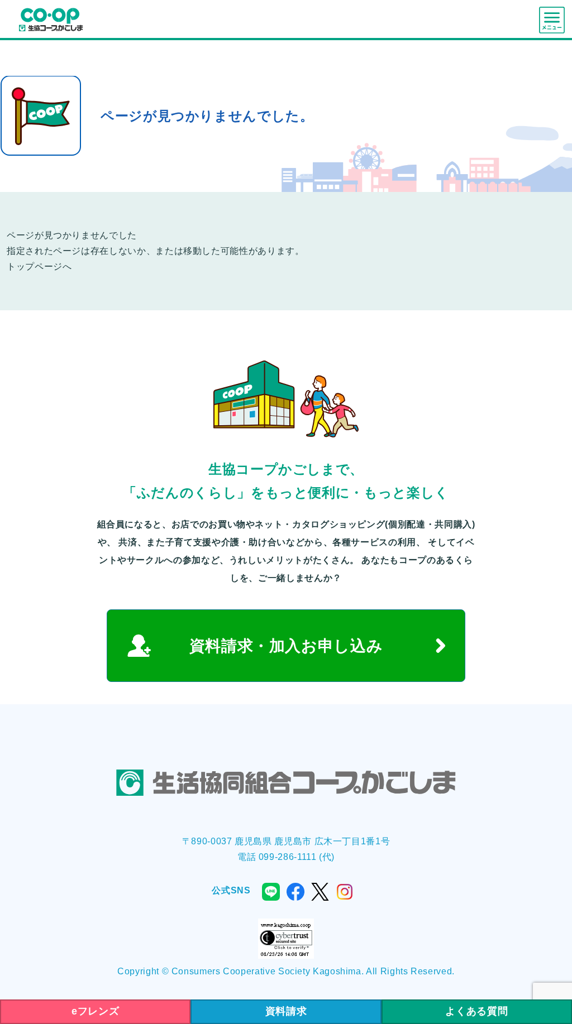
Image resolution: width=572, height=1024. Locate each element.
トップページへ (39, 266)
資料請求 (286, 1011)
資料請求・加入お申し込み (286, 646)
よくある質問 (476, 1011)
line (271, 892)
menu (551, 20)
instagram (345, 892)
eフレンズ (95, 1011)
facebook (295, 892)
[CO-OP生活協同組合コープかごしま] (51, 19)
